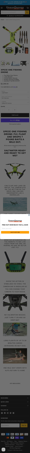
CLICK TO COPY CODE (15, 232)
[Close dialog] (29, 215)
